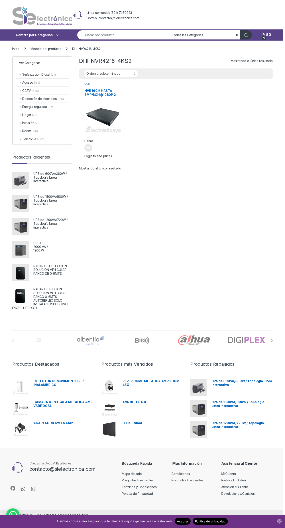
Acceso (31, 82)
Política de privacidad (210, 521)
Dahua (89, 141)
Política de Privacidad (137, 493)
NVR (87, 84)
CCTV (30, 91)
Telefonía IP (33, 139)
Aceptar (182, 521)
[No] (279, 521)
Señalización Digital (39, 74)
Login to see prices (98, 156)
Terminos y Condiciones (139, 487)
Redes (30, 131)
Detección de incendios (43, 99)
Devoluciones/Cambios (238, 493)
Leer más (88, 148)
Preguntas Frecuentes (138, 480)
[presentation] (272, 340)
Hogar (29, 115)
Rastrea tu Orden (233, 480)
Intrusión (31, 123)
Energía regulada (37, 107)
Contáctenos (180, 474)
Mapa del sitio (132, 474)
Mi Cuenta (228, 474)
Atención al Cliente (234, 487)
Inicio (16, 49)
